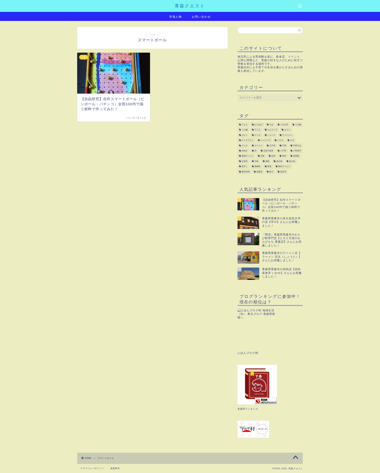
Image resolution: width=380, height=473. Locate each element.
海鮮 (267, 161)
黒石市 (283, 172)
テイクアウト (248, 140)
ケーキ (257, 135)
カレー (245, 135)
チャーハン (287, 135)
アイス (257, 130)
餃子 (271, 172)
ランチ (245, 145)
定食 (273, 156)
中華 (284, 145)
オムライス (272, 130)
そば (271, 124)
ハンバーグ (265, 140)
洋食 (256, 161)
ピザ (292, 140)
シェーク (271, 135)
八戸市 (283, 151)
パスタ (280, 140)
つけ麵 (298, 124)
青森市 (259, 172)
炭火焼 (279, 161)
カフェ (287, 130)
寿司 (284, 156)
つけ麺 (245, 130)
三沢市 (272, 145)
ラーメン (258, 145)
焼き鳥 (292, 161)
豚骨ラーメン (284, 166)
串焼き (245, 151)
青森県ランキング (248, 408)
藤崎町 (257, 166)
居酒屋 (296, 156)
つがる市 (284, 124)
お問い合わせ (201, 16)
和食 (262, 156)
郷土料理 (246, 172)
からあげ (258, 124)
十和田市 (297, 151)
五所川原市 (268, 151)
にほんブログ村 (248, 352)
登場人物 (175, 16)
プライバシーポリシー (92, 468)
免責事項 (115, 468)
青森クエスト (190, 5)
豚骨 (269, 166)
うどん (245, 124)
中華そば (297, 145)
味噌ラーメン (248, 156)
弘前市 (245, 161)
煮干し (245, 166)
